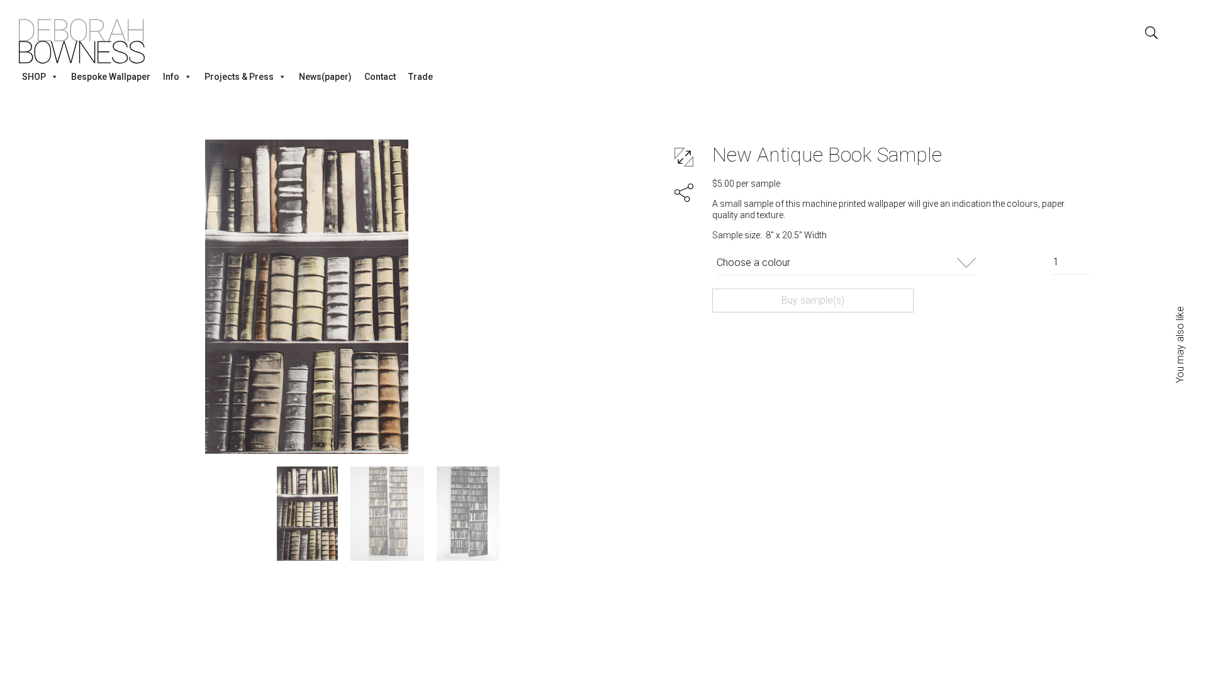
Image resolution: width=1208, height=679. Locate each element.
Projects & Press (239, 77)
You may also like (1180, 344)
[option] (307, 297)
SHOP (34, 77)
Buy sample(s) (812, 300)
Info (171, 77)
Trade (420, 77)
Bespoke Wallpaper (110, 77)
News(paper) (325, 77)
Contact (380, 77)
